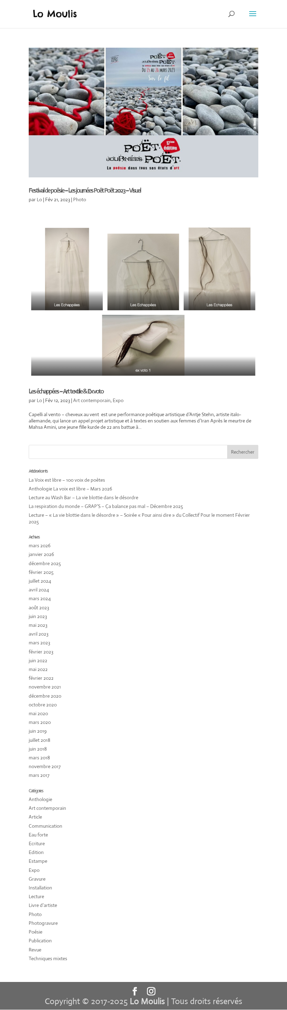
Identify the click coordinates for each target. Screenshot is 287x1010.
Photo (79, 199)
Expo (118, 400)
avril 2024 (39, 590)
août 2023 (39, 607)
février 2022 (41, 678)
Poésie (35, 932)
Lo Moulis (147, 1001)
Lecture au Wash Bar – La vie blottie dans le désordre (83, 497)
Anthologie (40, 799)
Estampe (38, 861)
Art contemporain (92, 400)
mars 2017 (39, 775)
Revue (35, 950)
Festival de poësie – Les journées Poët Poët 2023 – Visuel (85, 190)
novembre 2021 (45, 687)
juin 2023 (38, 616)
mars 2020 (40, 722)
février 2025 (41, 572)
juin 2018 (38, 749)
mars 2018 (39, 757)
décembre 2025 (45, 563)
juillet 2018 (39, 740)
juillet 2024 (40, 581)
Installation (40, 887)
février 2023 (41, 652)
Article (35, 817)
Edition (36, 852)
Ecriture (37, 843)
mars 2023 (39, 642)
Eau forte (38, 835)
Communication (45, 826)
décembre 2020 (45, 696)
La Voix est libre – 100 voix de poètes (67, 480)
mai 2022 (38, 669)
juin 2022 (38, 660)
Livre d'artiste (43, 905)
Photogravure (43, 923)
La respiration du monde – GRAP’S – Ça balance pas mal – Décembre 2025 (106, 506)
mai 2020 (38, 713)
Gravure (37, 879)
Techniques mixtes (48, 958)
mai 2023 (38, 625)
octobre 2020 (43, 704)
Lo (39, 199)
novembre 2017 (45, 766)
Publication (40, 940)
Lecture (36, 896)
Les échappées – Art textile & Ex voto (66, 391)
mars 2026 (39, 545)
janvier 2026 (41, 554)
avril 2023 (38, 634)
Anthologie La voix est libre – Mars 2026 (70, 489)
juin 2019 (38, 731)
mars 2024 (40, 598)
